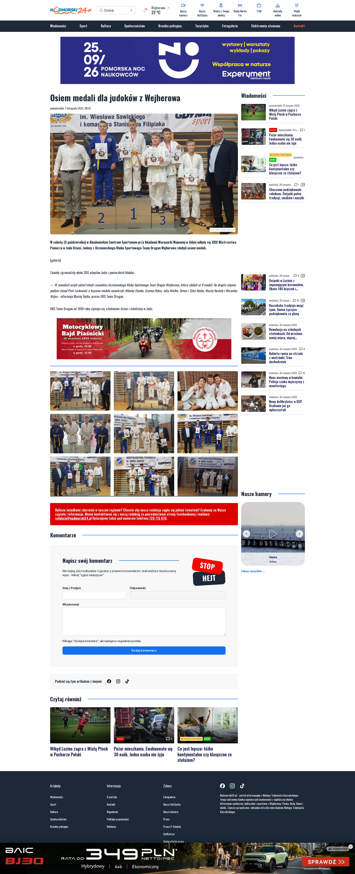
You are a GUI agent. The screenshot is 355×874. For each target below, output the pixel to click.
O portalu (112, 797)
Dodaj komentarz (144, 650)
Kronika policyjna (170, 25)
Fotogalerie (230, 25)
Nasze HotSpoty (171, 804)
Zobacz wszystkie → (253, 571)
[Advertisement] (273, 238)
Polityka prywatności (118, 819)
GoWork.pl (168, 834)
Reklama (111, 826)
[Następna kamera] (299, 534)
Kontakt (299, 25)
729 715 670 (157, 518)
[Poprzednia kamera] (246, 534)
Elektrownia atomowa (265, 25)
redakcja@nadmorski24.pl (73, 518)
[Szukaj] (131, 10)
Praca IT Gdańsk (172, 826)
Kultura (106, 25)
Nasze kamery (170, 812)
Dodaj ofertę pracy (173, 841)
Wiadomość (70, 604)
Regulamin (112, 812)
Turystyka (202, 25)
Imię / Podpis (71, 588)
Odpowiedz (138, 588)
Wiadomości (58, 25)
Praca (166, 819)
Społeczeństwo (134, 25)
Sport (83, 25)
